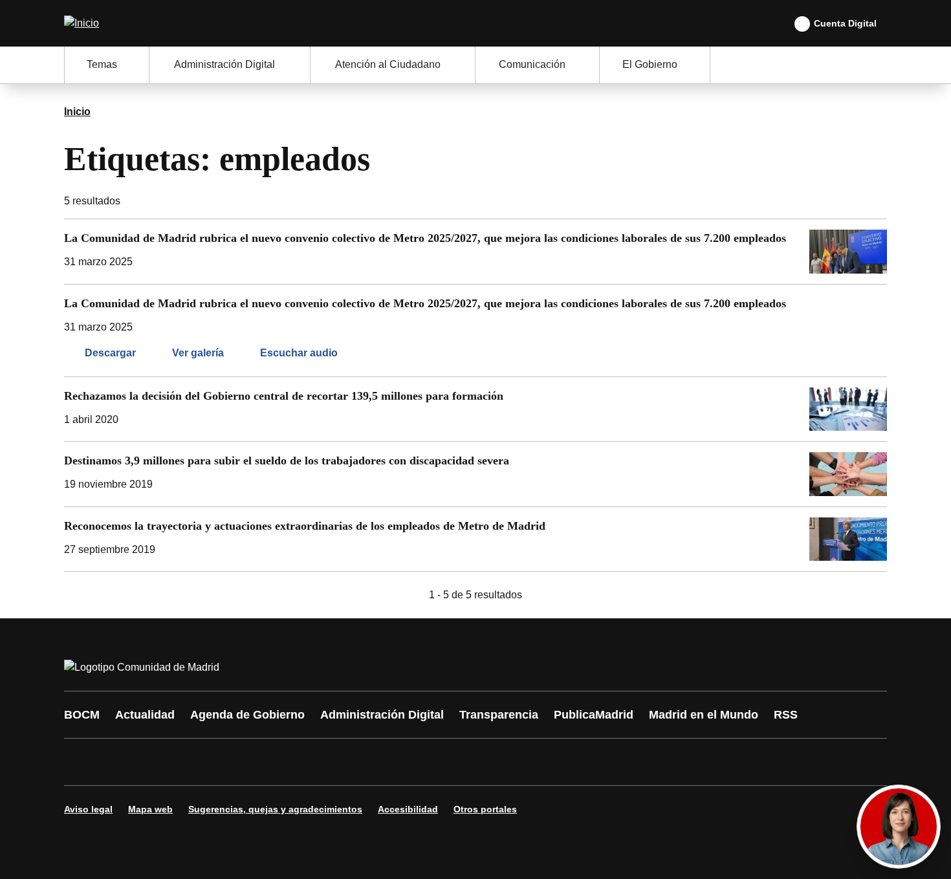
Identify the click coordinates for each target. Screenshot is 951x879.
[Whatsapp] (276, 762)
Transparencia (498, 714)
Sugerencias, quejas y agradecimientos (275, 809)
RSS (786, 714)
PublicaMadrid (593, 714)
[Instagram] (121, 762)
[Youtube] (198, 762)
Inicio (77, 111)
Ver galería (198, 352)
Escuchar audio (299, 352)
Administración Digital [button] (224, 64)
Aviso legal (88, 809)
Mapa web (150, 809)
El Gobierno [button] (649, 64)
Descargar (110, 352)
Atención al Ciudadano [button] (388, 64)
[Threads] (431, 762)
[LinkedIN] (237, 762)
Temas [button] (102, 64)
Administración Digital (382, 714)
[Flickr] (354, 762)
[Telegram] (393, 762)
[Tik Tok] (315, 762)
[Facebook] (82, 762)
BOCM (82, 714)
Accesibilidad (408, 809)
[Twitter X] (160, 762)
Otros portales (485, 809)
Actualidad (145, 714)
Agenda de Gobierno (247, 714)
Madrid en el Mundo (703, 714)
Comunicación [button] (532, 64)
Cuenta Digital (845, 23)
